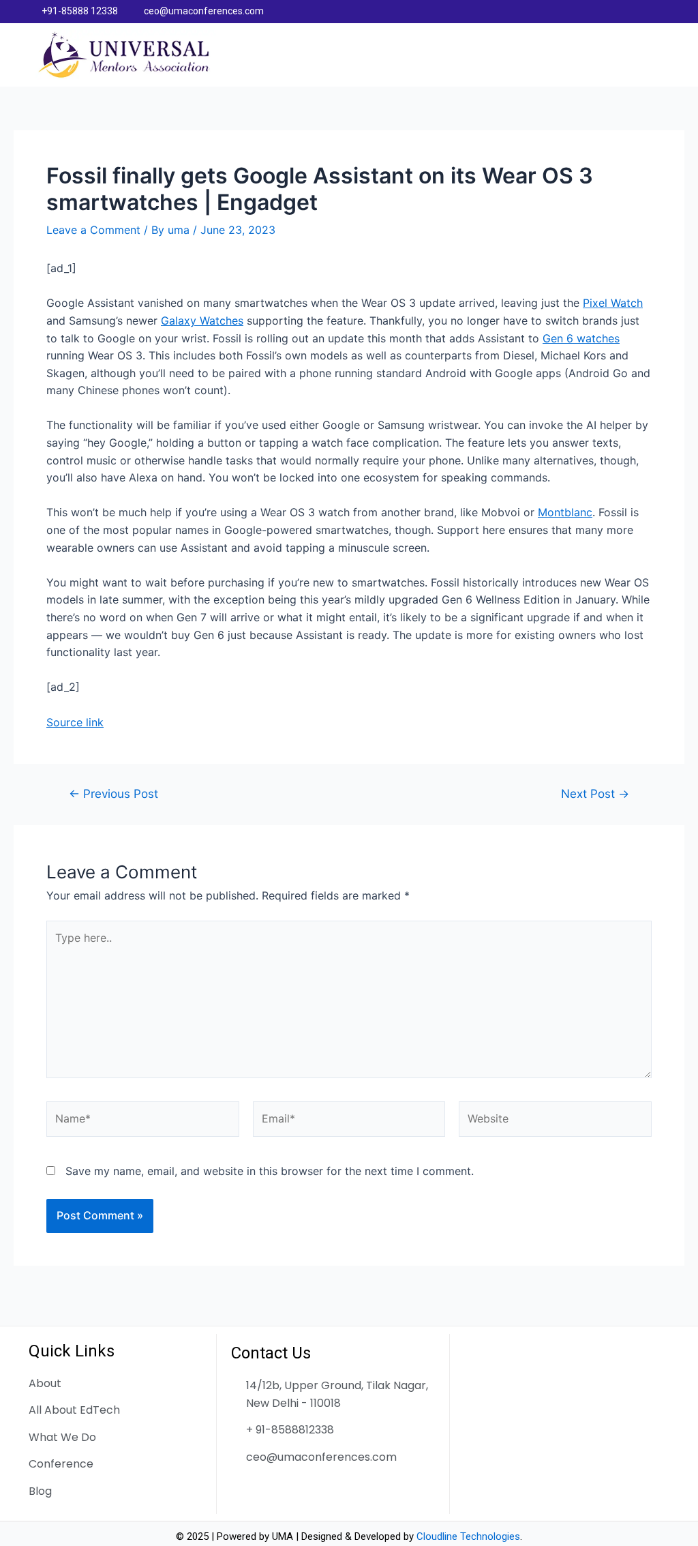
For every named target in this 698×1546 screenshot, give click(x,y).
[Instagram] (663, 11)
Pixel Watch (613, 303)
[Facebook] (610, 11)
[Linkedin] (636, 11)
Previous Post (113, 793)
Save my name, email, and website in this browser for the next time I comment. (269, 1171)
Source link (75, 722)
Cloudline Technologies (468, 1536)
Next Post (595, 793)
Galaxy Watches (202, 320)
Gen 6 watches (581, 338)
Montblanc (565, 512)
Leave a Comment (93, 230)
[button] (657, 55)
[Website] (555, 1121)
